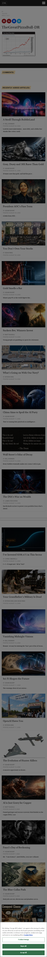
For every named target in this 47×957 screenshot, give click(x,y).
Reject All (23, 946)
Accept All (23, 952)
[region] (23, 939)
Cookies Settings (23, 939)
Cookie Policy (28, 935)
